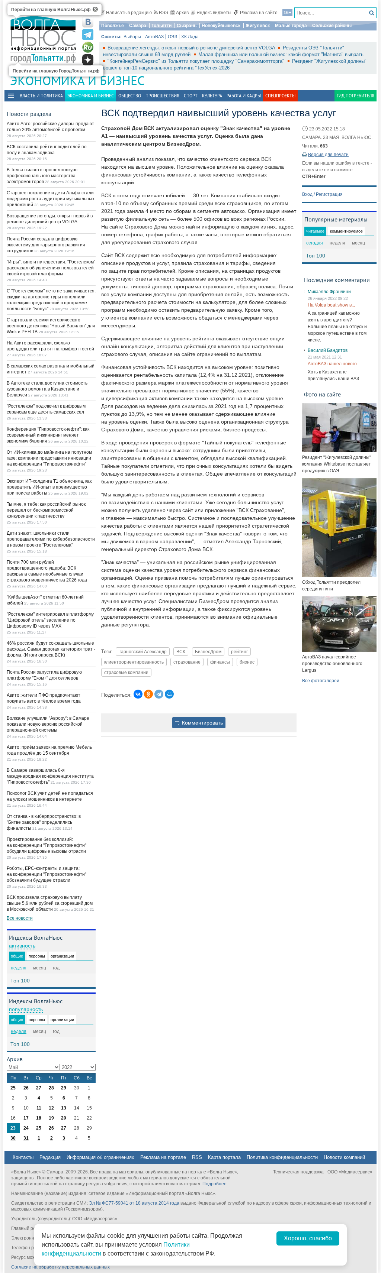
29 (63, 1088)
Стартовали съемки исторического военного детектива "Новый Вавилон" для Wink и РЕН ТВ (51, 325)
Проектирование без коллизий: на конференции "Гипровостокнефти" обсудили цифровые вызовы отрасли (46, 845)
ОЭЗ (172, 36)
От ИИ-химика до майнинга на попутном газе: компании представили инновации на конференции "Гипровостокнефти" (49, 458)
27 (38, 1088)
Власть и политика (41, 95)
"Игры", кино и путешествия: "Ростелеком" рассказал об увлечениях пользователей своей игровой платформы (51, 267)
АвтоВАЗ (154, 36)
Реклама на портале (163, 1157)
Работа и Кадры (244, 95)
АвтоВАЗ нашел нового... (334, 363)
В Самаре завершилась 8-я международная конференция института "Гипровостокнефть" (50, 776)
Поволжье (112, 25)
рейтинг (239, 651)
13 (63, 1108)
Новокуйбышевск (221, 25)
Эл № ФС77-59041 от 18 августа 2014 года (134, 1203)
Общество (129, 95)
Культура (212, 95)
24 (26, 1128)
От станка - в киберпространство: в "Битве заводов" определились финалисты (44, 822)
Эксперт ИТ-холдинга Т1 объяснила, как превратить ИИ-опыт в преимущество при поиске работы (49, 487)
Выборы (132, 36)
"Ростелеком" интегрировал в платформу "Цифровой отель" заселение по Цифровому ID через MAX (50, 620)
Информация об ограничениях (100, 1157)
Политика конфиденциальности (282, 1157)
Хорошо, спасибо (308, 1238)
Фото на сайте (322, 394)
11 (38, 1108)
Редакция (50, 1157)
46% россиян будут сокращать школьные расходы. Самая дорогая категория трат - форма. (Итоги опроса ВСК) (51, 649)
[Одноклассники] (148, 694)
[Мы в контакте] (87, 21)
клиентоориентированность (134, 662)
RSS (163, 12)
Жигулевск (258, 25)
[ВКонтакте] (138, 694)
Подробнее (214, 1183)
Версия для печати (328, 154)
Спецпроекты (280, 95)
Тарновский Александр (143, 651)
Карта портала (224, 1157)
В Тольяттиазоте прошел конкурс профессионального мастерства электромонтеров (42, 175)
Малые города (291, 25)
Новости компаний (344, 1157)
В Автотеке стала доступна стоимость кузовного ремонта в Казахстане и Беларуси (47, 389)
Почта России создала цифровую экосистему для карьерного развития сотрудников (46, 244)
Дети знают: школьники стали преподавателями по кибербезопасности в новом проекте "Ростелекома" (51, 539)
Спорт (191, 95)
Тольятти (161, 25)
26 (26, 1088)
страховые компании (126, 672)
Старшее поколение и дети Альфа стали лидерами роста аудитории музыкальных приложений (51, 198)
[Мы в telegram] (87, 34)
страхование (187, 662)
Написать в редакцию (129, 12)
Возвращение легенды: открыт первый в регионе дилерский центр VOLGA (192, 48)
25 (13, 1088)
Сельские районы (332, 25)
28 (51, 1088)
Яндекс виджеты (213, 12)
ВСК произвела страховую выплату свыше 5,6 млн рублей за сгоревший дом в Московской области (50, 903)
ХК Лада (190, 36)
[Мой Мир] (169, 694)
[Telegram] (158, 694)
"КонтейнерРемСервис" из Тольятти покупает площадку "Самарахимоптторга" (197, 61)
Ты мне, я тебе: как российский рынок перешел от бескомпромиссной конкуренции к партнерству (46, 510)
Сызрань (186, 25)
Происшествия (162, 95)
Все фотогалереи (320, 680)
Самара (137, 25)
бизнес (247, 662)
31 (26, 1138)
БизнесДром (208, 651)
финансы (220, 662)
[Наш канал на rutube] (87, 47)
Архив (182, 12)
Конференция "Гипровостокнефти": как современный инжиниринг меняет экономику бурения (48, 435)
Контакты (23, 1157)
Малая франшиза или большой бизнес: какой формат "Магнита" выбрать (281, 54)
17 (26, 1118)
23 (13, 1128)
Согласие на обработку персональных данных (60, 1267)
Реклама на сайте (259, 12)
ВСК (180, 651)
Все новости (20, 918)
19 (51, 1118)
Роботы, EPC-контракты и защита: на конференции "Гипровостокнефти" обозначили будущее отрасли (46, 874)
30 (13, 1138)
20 (63, 1118)
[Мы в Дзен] (87, 59)
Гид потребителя (355, 95)
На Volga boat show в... (331, 305)
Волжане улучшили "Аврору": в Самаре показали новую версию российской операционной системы (48, 724)
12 (51, 1108)
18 (38, 1118)
